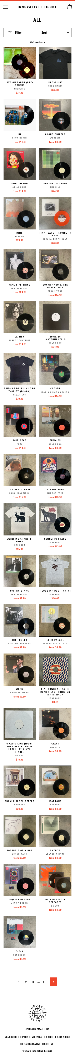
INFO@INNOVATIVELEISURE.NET (37, 1044)
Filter (18, 32)
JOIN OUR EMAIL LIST (37, 1029)
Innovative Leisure (37, 7)
